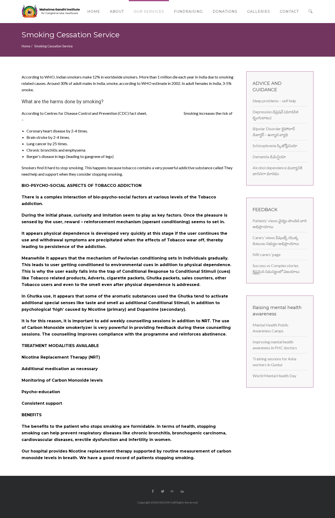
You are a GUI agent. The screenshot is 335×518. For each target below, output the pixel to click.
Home (26, 46)
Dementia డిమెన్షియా (269, 156)
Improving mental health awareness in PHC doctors (275, 344)
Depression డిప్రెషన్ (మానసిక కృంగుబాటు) (275, 114)
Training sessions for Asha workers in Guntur (274, 361)
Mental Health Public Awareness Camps (271, 328)
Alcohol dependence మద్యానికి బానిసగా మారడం (277, 170)
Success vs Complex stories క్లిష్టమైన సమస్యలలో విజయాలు (276, 268)
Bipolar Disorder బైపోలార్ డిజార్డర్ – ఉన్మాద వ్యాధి (274, 131)
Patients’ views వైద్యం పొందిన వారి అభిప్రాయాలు (280, 223)
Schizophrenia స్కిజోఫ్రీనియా (275, 145)
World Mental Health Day (274, 375)
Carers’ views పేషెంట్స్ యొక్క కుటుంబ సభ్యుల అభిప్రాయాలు (276, 240)
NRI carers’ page (267, 254)
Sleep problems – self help (274, 100)
